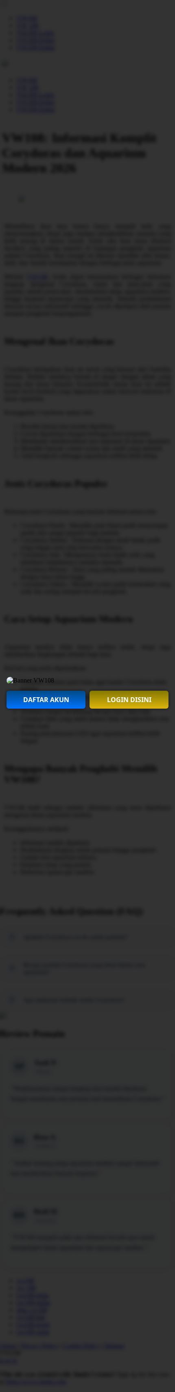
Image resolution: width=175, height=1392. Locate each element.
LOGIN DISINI (129, 699)
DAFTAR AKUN (46, 699)
